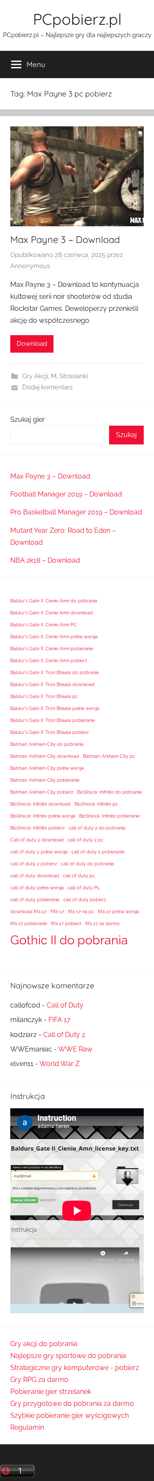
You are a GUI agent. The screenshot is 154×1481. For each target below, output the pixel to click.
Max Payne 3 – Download (65, 239)
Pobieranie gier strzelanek (50, 1392)
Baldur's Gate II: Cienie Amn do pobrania (53, 600)
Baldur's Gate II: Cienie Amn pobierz (48, 660)
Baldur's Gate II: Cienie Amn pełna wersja (54, 636)
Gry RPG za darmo (39, 1380)
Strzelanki (73, 376)
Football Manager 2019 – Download (66, 494)
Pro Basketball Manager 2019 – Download (76, 512)
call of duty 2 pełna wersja (39, 851)
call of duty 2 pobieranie (97, 851)
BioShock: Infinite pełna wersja (42, 815)
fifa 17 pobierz (66, 923)
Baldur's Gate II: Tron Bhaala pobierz (49, 732)
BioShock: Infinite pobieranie (109, 815)
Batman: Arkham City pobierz (41, 792)
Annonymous (30, 266)
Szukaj (126, 435)
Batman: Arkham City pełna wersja (47, 768)
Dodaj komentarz (47, 387)
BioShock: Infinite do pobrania (109, 792)
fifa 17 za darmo (102, 923)
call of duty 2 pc (86, 839)
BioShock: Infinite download (40, 803)
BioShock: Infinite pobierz (37, 827)
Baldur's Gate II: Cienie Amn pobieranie (51, 648)
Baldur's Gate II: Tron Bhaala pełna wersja (54, 708)
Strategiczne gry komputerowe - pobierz (74, 1368)
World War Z (59, 1064)
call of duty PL (84, 887)
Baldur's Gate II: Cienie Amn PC (43, 624)
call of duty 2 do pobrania (96, 827)
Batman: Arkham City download (44, 756)
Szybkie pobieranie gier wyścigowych (69, 1415)
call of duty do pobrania (87, 863)
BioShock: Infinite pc (96, 803)
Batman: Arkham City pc (109, 756)
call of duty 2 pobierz (33, 863)
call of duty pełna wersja (37, 887)
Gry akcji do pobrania (43, 1344)
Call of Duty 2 (64, 1035)
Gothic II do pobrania (69, 939)
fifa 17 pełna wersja (118, 911)
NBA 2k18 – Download (45, 560)
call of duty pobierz (84, 899)
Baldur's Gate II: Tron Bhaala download (52, 684)
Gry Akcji (35, 376)
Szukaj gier (27, 419)
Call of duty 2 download (37, 839)
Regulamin (27, 1427)
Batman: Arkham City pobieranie (45, 780)
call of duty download (34, 875)
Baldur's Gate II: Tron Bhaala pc (44, 696)
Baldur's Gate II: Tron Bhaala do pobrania (54, 672)
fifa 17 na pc (81, 911)
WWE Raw (75, 1049)
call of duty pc (79, 875)
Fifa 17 (57, 911)
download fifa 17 (28, 911)
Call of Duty (65, 1005)
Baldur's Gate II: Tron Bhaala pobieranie (52, 720)
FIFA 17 (59, 1020)
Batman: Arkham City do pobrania (46, 744)
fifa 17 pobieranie (28, 923)
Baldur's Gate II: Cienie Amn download (51, 612)
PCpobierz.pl (77, 19)
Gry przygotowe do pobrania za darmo (72, 1403)
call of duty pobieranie (34, 899)
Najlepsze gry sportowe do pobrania (68, 1356)
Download (32, 344)
